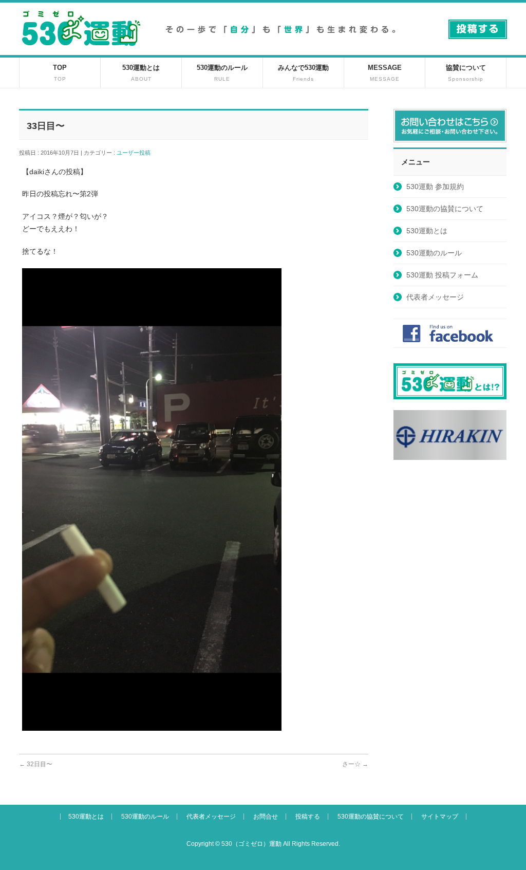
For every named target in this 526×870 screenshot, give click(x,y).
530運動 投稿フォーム (442, 275)
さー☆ (355, 764)
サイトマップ (439, 816)
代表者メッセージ (435, 297)
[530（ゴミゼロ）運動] (81, 50)
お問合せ (265, 816)
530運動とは (426, 231)
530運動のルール (434, 253)
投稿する (307, 816)
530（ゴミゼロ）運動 (251, 843)
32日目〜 (35, 764)
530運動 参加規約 (435, 186)
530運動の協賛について (444, 209)
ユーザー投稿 (136, 153)
